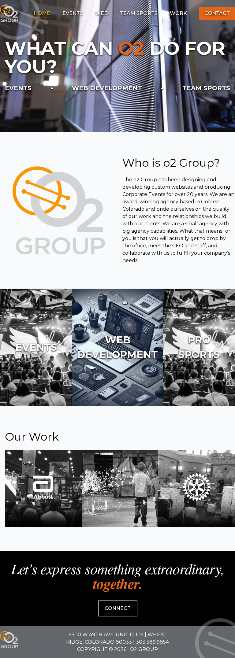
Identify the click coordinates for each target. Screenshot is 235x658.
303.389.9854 (152, 642)
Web (101, 13)
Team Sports (139, 13)
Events (72, 13)
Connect (118, 608)
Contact (217, 13)
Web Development (107, 88)
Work (178, 13)
